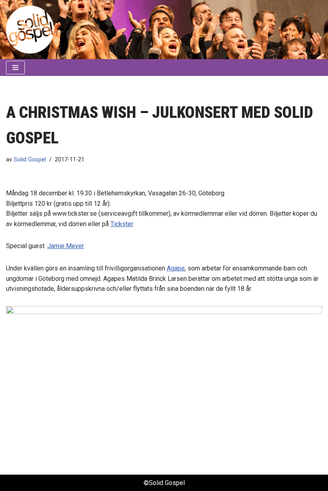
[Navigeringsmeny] (15, 67)
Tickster (121, 224)
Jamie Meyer (65, 246)
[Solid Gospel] (30, 30)
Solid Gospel (30, 159)
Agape (176, 268)
